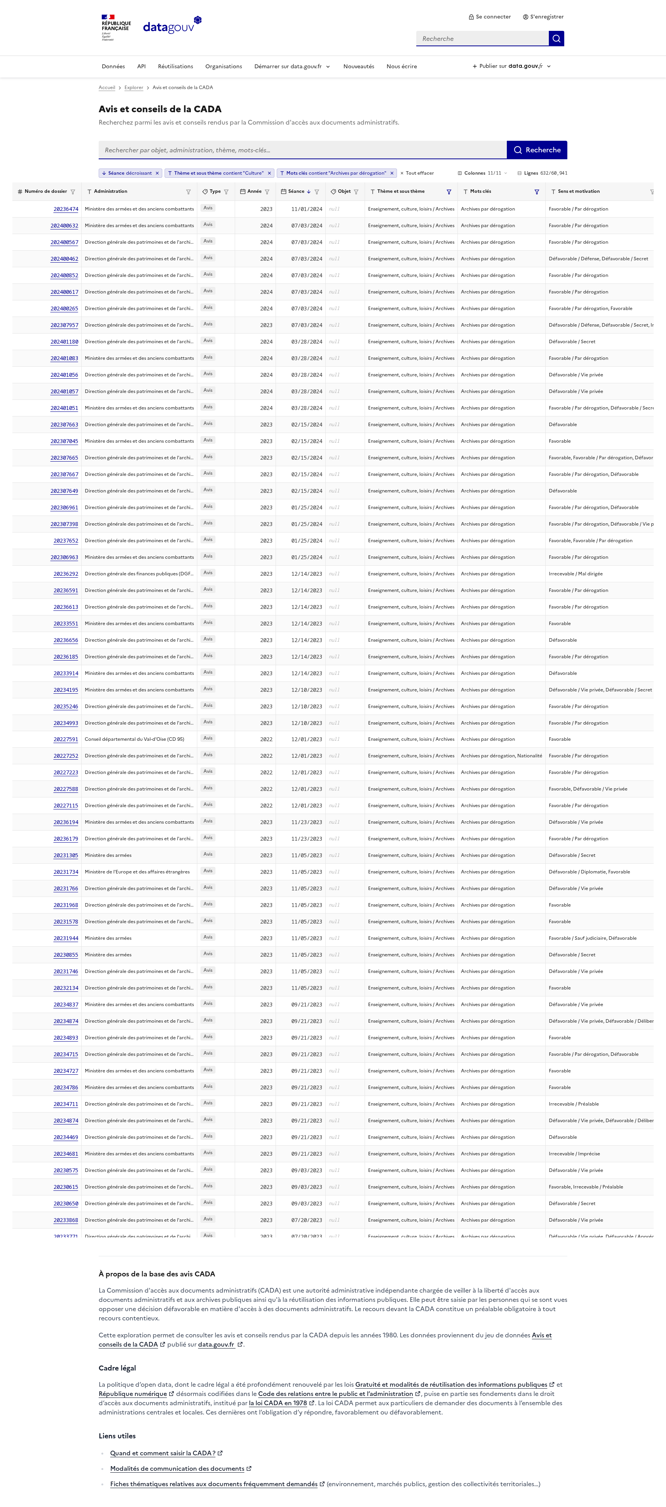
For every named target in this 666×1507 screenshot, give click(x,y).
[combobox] (490, 38)
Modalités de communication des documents (177, 1468)
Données (113, 66)
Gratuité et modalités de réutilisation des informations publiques (451, 1384)
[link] (490, 17)
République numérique (133, 1393)
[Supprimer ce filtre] (269, 173)
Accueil (107, 87)
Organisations (223, 66)
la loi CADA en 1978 (278, 1403)
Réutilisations (175, 66)
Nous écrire (402, 66)
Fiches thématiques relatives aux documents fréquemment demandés (214, 1483)
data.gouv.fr (216, 1344)
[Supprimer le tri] (157, 173)
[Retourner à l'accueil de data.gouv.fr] (172, 27)
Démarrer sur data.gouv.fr (288, 66)
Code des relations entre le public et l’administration (335, 1393)
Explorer (133, 87)
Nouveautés (358, 66)
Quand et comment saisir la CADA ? (162, 1453)
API (141, 66)
